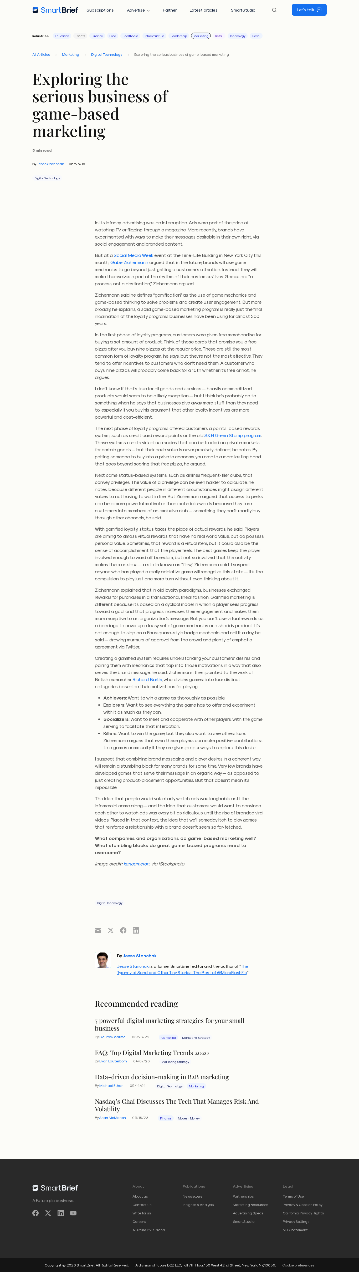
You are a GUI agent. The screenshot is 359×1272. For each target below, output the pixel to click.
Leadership (179, 36)
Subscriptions (100, 9)
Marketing (200, 36)
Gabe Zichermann (129, 262)
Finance (97, 36)
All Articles (41, 54)
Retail (219, 36)
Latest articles (204, 9)
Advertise (136, 9)
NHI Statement (295, 1230)
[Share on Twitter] (110, 930)
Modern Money (189, 1118)
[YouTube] (73, 1213)
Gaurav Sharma (112, 1037)
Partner (170, 9)
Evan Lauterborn (113, 1061)
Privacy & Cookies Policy (302, 1204)
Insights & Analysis (198, 1204)
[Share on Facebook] (123, 930)
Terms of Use (293, 1196)
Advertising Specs (248, 1213)
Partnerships (243, 1196)
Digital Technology (106, 54)
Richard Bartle (147, 679)
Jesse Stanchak (50, 163)
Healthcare (130, 36)
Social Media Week (133, 255)
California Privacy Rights (303, 1213)
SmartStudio (243, 9)
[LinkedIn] (60, 1213)
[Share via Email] (98, 930)
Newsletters (192, 1196)
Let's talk (305, 9)
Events (80, 36)
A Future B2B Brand (148, 1230)
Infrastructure (154, 36)
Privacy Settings (296, 1221)
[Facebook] (35, 1213)
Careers (139, 1221)
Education (62, 36)
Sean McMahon (112, 1117)
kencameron (136, 863)
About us (140, 1196)
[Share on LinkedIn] (136, 930)
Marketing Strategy (196, 1037)
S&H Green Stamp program (232, 435)
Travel (256, 36)
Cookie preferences (298, 1265)
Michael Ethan (111, 1085)
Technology (237, 36)
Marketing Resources (250, 1204)
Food (112, 36)
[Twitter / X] (48, 1213)
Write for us (141, 1213)
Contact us (141, 1204)
